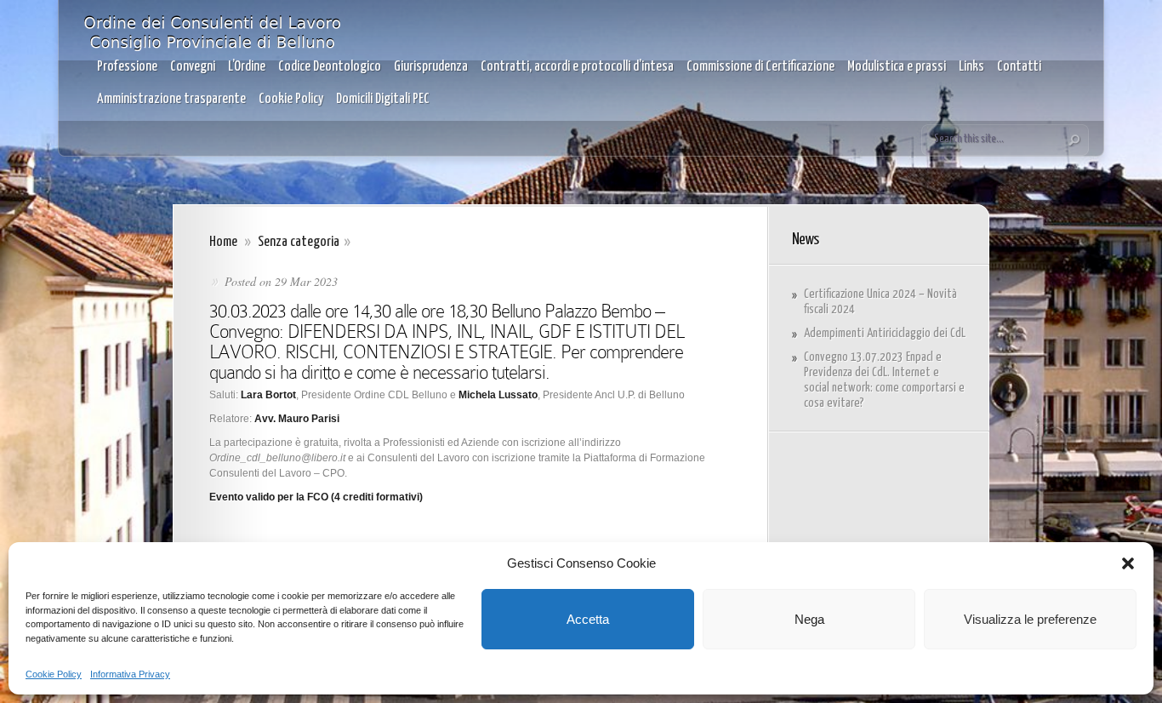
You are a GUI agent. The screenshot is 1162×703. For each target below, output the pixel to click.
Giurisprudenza (431, 67)
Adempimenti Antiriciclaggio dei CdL (884, 333)
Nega (809, 619)
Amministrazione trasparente (171, 99)
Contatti (1019, 67)
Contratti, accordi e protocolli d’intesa (577, 67)
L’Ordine (246, 67)
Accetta (588, 619)
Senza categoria (298, 242)
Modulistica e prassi (896, 67)
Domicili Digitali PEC (383, 99)
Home (223, 242)
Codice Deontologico (329, 67)
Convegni (192, 67)
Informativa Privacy (130, 674)
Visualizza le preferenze (1030, 619)
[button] (1127, 563)
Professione (127, 67)
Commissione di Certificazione (760, 67)
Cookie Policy (54, 674)
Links (971, 67)
